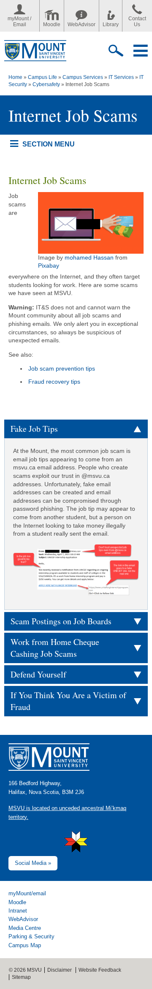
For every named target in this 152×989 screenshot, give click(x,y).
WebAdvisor (81, 24)
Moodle (51, 24)
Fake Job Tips (34, 428)
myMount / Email (19, 21)
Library (111, 24)
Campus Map (24, 945)
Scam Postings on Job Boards (61, 621)
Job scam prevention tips (61, 368)
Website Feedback (100, 970)
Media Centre (24, 928)
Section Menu (48, 144)
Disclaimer (59, 970)
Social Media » (33, 863)
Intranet (17, 911)
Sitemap (21, 977)
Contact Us (137, 21)
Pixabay (48, 265)
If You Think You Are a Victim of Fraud (68, 701)
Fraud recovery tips (54, 381)
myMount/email (27, 893)
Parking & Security (31, 936)
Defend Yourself (38, 674)
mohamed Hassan (89, 257)
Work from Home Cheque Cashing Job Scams (55, 647)
